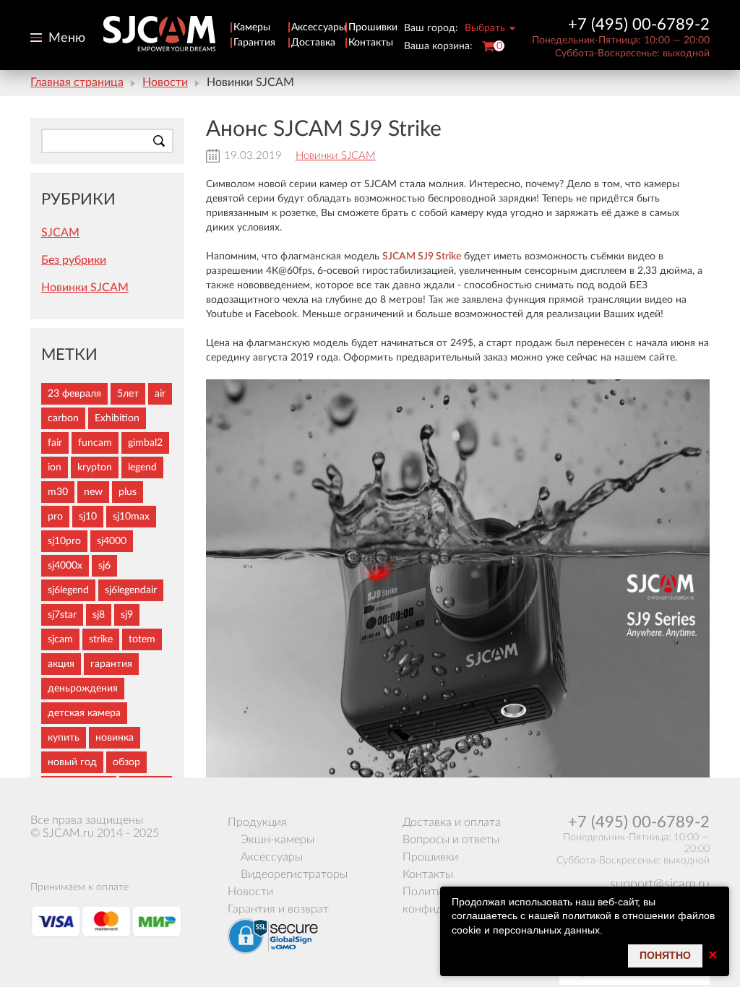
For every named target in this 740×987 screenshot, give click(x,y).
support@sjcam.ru (660, 884)
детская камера (84, 713)
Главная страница (77, 82)
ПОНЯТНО (665, 955)
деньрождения (83, 689)
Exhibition (117, 418)
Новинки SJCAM (336, 155)
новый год (72, 762)
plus (128, 492)
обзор (126, 762)
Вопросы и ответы (451, 839)
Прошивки (372, 27)
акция (61, 664)
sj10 (88, 517)
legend (142, 467)
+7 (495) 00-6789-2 (639, 25)
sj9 (127, 615)
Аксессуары (318, 27)
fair (55, 443)
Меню (66, 38)
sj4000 (111, 541)
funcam (95, 443)
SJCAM (60, 232)
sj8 (98, 615)
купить (63, 738)
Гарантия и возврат (278, 909)
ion (54, 467)
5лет (128, 394)
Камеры (251, 27)
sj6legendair (131, 590)
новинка (114, 738)
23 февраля (74, 394)
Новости (165, 82)
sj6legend (68, 590)
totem (142, 639)
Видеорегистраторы (294, 874)
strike (101, 639)
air (160, 394)
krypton (94, 467)
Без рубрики (73, 260)
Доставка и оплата (452, 822)
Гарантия (254, 43)
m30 (58, 492)
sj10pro (64, 541)
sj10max (131, 517)
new (93, 492)
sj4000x (65, 566)
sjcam (60, 639)
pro (55, 517)
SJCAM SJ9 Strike (421, 256)
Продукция (257, 822)
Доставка (313, 43)
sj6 (104, 566)
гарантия (111, 664)
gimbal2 (145, 443)
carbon (63, 418)
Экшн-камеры (277, 839)
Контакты (370, 43)
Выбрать (485, 28)
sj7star (62, 615)
